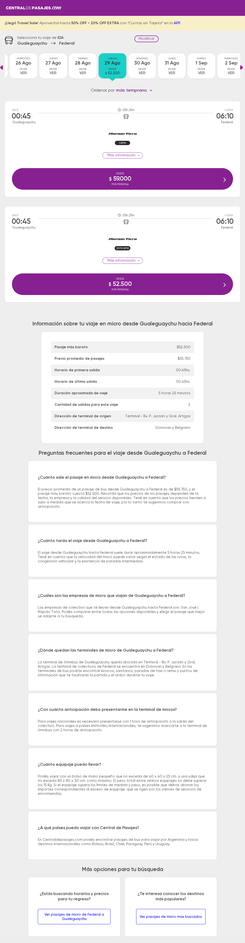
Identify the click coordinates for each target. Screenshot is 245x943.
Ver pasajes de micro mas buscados (171, 917)
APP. (177, 23)
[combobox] (134, 90)
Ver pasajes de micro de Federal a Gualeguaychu (74, 917)
